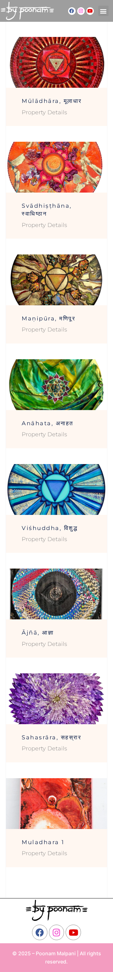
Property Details (44, 112)
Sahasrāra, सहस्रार (51, 737)
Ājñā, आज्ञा (38, 632)
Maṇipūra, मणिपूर (48, 318)
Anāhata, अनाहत (47, 423)
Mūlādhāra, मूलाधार (52, 101)
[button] (103, 11)
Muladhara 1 (43, 842)
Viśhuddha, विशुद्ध (50, 528)
